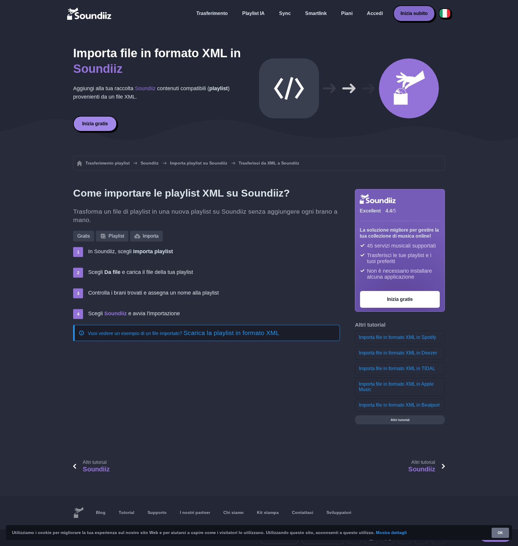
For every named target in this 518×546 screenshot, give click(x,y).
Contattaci (302, 512)
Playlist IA (253, 13)
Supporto (157, 512)
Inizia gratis (95, 123)
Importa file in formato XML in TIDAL (397, 368)
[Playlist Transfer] (89, 13)
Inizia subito (414, 13)
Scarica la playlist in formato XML (231, 332)
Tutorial (126, 512)
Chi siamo (233, 512)
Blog (101, 512)
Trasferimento (212, 13)
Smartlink (316, 13)
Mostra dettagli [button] (391, 532)
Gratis (83, 236)
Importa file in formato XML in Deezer (398, 352)
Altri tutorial (400, 420)
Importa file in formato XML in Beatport (399, 405)
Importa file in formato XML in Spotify (397, 337)
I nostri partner (195, 512)
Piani (347, 13)
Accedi (375, 13)
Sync (285, 13)
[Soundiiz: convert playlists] (78, 513)
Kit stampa (268, 512)
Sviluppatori (338, 512)
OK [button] (500, 533)
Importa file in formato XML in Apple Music (396, 386)
